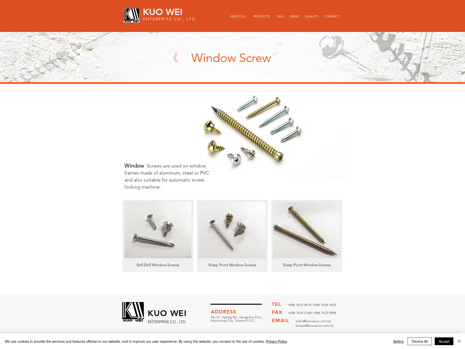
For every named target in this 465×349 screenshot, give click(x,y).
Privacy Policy (276, 341)
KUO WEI (162, 11)
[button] (158, 236)
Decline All (420, 341)
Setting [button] (398, 341)
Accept (444, 341)
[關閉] (459, 341)
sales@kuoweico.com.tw (313, 321)
